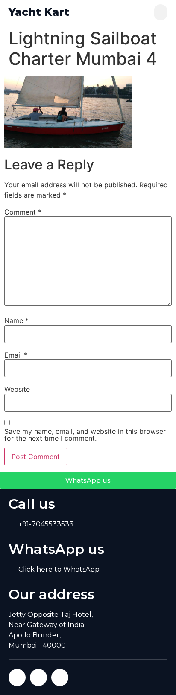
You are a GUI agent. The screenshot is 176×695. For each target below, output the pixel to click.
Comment (22, 212)
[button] (160, 12)
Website (17, 389)
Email (15, 355)
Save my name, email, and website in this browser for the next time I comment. (85, 435)
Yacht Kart (39, 12)
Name (16, 320)
